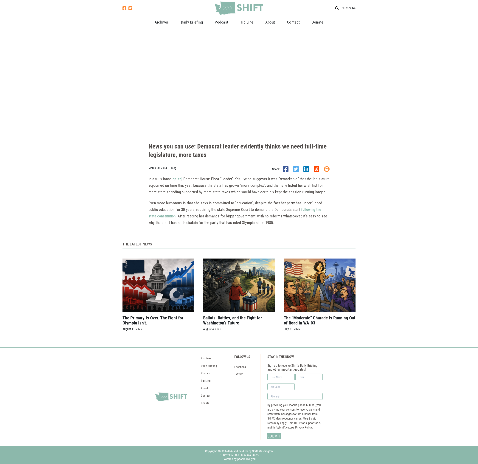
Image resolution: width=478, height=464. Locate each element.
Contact (293, 22)
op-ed (177, 178)
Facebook (240, 367)
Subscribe (349, 8)
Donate (317, 22)
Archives (162, 22)
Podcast (221, 22)
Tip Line (246, 22)
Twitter (238, 374)
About (270, 22)
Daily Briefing (192, 22)
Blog (173, 167)
